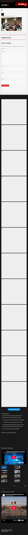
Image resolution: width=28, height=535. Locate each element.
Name (2, 66)
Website (2, 79)
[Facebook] (2, 1)
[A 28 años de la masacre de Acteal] (4, 467)
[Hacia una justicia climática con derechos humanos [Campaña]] (4, 471)
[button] (14, 111)
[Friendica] (8, 1)
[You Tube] (13, 1)
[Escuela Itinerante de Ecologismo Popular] (4, 476)
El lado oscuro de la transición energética (11, 428)
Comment (3, 51)
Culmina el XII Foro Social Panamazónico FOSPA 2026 (13, 419)
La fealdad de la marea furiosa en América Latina (12, 422)
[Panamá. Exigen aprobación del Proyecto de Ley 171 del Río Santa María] (4, 480)
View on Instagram (14, 409)
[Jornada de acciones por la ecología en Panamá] (17, 476)
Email (2, 72)
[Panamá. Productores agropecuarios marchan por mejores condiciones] (17, 480)
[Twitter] (5, 1)
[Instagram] (10, 1)
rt (5, 16)
